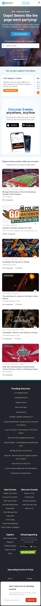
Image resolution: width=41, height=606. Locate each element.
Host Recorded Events (10, 505)
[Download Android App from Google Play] (24, 546)
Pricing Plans (10, 508)
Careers (29, 578)
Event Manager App (10, 512)
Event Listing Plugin (10, 538)
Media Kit (10, 542)
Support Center (10, 549)
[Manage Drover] (3, 2)
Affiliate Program (10, 546)
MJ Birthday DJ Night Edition (21, 473)
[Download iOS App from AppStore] (34, 546)
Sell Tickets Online (10, 501)
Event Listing (10, 520)
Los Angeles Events (21, 393)
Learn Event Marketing (10, 523)
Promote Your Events (10, 497)
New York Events (21, 407)
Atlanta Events (21, 412)
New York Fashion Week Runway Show (21, 438)
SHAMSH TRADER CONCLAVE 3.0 (21, 417)
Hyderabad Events (21, 397)
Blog (10, 553)
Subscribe (31, 600)
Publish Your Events (10, 493)
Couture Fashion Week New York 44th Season (21, 468)
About (10, 578)
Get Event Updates (29, 501)
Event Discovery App (29, 505)
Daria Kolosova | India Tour (21, 463)
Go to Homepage (20, 34)
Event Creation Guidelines (10, 527)
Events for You (29, 493)
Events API (10, 516)
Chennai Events (21, 402)
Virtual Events (29, 497)
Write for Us (29, 508)
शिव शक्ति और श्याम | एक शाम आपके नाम (21, 451)
